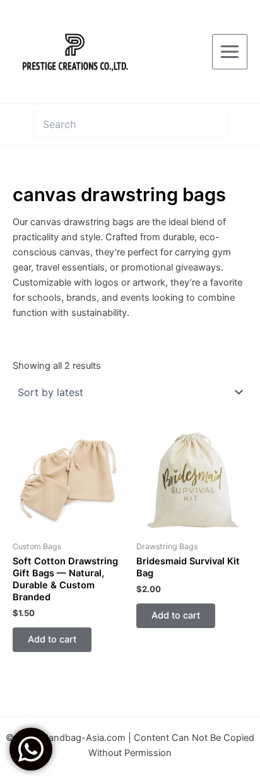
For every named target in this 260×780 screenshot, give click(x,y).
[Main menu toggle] (229, 51)
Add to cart (52, 639)
